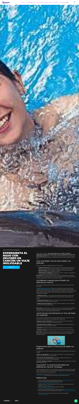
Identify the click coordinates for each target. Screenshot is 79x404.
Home (23, 2)
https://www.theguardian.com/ (68, 390)
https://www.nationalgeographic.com (46, 388)
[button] (75, 400)
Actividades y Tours (31, 2)
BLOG (11, 249)
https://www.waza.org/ (47, 385)
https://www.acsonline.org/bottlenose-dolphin (48, 382)
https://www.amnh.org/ (69, 389)
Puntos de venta (40, 2)
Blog (51, 2)
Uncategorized (16, 249)
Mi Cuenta (63, 2)
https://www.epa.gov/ (43, 394)
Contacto (56, 2)
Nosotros (47, 2)
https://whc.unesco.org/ (68, 380)
